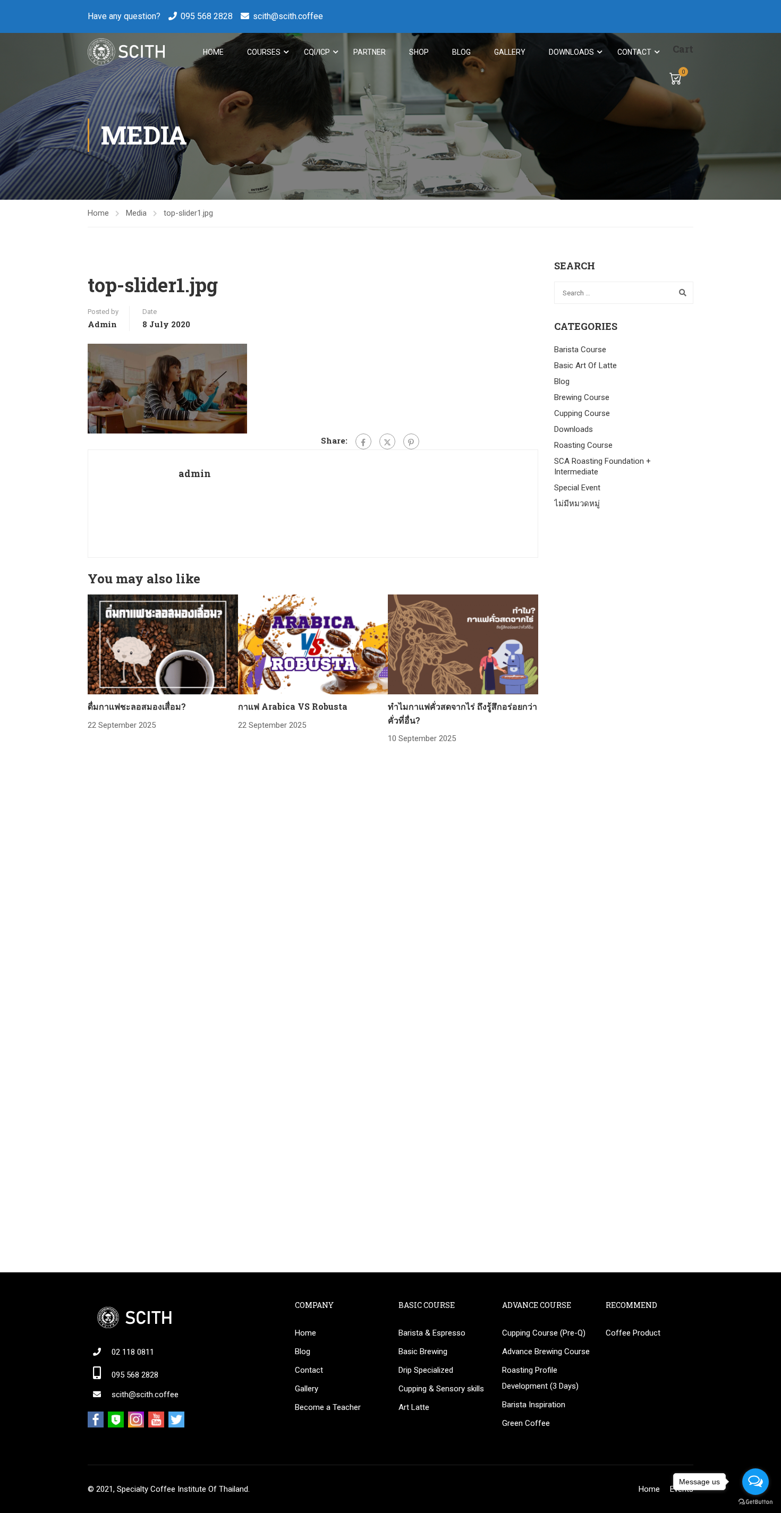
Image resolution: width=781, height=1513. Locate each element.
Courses (264, 52)
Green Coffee (526, 1423)
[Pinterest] (411, 441)
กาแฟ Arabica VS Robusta (292, 706)
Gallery (509, 52)
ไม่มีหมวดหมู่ (577, 503)
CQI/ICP (317, 52)
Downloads (571, 52)
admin (102, 324)
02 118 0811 (133, 1352)
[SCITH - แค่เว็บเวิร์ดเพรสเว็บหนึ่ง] (126, 51)
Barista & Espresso (431, 1333)
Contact (634, 52)
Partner (369, 52)
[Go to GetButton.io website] (755, 1502)
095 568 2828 (207, 16)
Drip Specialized (425, 1370)
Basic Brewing (422, 1351)
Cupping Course (582, 413)
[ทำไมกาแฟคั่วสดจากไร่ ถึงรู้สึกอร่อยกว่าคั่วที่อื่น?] (463, 644)
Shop (419, 52)
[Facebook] (363, 441)
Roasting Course (583, 445)
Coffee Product (633, 1333)
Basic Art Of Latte (585, 365)
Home (213, 52)
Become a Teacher (328, 1407)
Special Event (577, 487)
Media (136, 213)
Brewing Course (581, 397)
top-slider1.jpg (188, 213)
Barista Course (580, 349)
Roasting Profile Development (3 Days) (540, 1378)
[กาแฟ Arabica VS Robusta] (313, 644)
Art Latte (413, 1407)
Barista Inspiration (533, 1404)
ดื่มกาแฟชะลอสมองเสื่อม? (137, 706)
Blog (461, 52)
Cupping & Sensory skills (441, 1388)
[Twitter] (387, 441)
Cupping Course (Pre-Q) (543, 1333)
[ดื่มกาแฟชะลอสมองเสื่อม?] (163, 644)
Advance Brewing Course (546, 1351)
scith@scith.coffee (288, 16)
